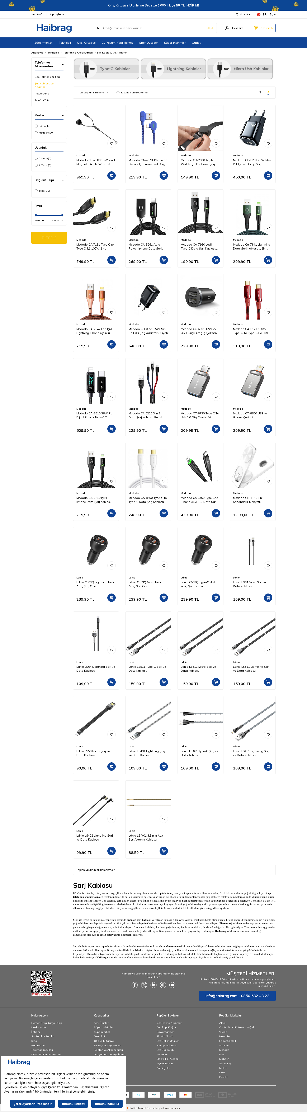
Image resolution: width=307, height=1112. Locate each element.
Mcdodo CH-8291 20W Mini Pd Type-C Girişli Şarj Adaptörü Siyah (252, 162)
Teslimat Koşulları (42, 1049)
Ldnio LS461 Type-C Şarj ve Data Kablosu (199, 753)
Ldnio (44, 125)
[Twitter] (144, 985)
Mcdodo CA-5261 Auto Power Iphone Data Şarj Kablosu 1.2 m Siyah (145, 247)
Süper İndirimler (175, 43)
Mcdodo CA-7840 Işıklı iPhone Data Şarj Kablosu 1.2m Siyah (94, 500)
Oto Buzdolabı (165, 1049)
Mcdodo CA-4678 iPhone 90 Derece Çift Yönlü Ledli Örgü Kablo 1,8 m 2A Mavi (148, 162)
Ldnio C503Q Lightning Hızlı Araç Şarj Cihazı (95, 584)
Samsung (225, 1063)
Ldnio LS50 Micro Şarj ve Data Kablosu (93, 753)
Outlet (196, 43)
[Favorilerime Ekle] (111, 143)
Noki (222, 1072)
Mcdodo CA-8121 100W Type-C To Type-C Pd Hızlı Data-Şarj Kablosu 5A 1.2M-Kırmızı (252, 331)
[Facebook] (135, 985)
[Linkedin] (153, 985)
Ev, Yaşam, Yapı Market (117, 43)
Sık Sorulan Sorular (42, 1036)
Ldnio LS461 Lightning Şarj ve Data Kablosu (251, 753)
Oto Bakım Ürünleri (168, 1040)
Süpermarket (43, 43)
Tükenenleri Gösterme (134, 92)
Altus (222, 1022)
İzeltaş (223, 1068)
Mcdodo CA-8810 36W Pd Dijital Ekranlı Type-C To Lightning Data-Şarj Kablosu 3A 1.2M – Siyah (95, 415)
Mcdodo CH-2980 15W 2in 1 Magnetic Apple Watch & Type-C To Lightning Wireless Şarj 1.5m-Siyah (95, 162)
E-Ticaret (141, 1107)
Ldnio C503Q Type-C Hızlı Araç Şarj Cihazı (198, 584)
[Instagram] (163, 985)
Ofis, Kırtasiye (86, 43)
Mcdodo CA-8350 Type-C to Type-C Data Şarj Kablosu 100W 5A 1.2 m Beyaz (148, 500)
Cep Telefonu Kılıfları (47, 76)
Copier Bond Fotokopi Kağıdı (236, 1027)
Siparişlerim (57, 14)
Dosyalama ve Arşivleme (109, 1054)
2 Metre (45, 165)
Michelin (224, 1058)
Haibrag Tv (37, 1045)
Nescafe (224, 1036)
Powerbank (42, 93)
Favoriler (245, 14)
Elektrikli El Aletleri (168, 1058)
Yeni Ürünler (101, 1022)
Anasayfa (37, 52)
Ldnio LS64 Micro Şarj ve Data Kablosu (249, 584)
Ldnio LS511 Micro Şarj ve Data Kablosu (198, 669)
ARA (210, 28)
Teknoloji (65, 43)
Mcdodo (46, 132)
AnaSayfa (37, 14)
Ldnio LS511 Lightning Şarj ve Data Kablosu (251, 669)
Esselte (223, 1077)
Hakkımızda (38, 1027)
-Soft (131, 1107)
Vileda (223, 1031)
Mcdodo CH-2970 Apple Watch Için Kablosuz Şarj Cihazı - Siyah (198, 162)
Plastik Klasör (165, 1036)
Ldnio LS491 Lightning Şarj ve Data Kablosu (147, 753)
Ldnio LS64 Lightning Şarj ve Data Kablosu (95, 669)
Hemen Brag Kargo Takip (46, 1022)
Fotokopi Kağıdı (166, 1027)
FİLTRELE (49, 238)
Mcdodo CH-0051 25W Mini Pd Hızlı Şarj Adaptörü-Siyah (148, 331)
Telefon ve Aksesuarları (78, 52)
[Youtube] (172, 985)
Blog (34, 1040)
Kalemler (162, 1054)
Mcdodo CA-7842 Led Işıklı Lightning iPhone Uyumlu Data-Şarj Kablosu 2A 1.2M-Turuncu (95, 331)
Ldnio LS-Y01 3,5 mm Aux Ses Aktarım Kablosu (146, 837)
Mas (222, 1054)
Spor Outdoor (148, 43)
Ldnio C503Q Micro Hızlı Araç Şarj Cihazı (145, 584)
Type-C (45, 190)
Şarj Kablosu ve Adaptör (44, 85)
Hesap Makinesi (166, 1045)
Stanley (223, 1045)
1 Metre (45, 158)
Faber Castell (227, 1040)
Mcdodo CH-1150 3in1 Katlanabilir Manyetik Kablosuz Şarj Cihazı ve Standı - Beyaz (249, 500)
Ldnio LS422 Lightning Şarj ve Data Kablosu (94, 837)
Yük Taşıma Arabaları (169, 1022)
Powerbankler (165, 1031)
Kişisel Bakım (165, 1063)
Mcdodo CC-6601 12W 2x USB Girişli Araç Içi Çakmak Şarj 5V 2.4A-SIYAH (199, 331)
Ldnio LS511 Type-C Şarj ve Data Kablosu (147, 669)
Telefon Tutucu (43, 100)
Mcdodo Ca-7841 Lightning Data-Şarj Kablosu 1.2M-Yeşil (251, 247)
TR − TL (268, 14)
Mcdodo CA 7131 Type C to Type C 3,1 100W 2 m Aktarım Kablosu (95, 247)
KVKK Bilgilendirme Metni (46, 1054)
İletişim (35, 1031)
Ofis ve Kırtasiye (104, 1040)
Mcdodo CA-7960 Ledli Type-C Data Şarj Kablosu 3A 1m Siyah (198, 247)
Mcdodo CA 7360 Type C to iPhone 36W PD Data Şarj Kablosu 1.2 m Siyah (199, 500)
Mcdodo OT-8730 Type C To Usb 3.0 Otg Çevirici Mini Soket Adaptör (200, 415)
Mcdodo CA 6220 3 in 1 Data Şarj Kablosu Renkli (145, 415)
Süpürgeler (163, 1068)
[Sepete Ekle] (111, 175)
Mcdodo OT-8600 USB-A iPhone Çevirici (250, 415)
